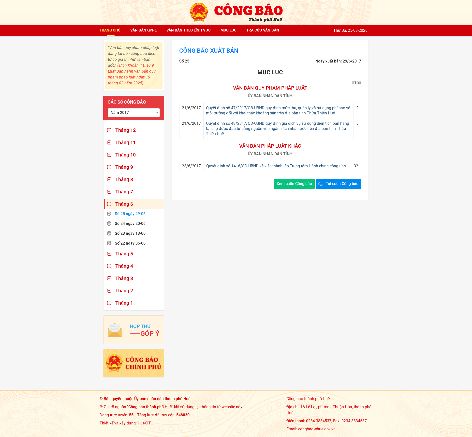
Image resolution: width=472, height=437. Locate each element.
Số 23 (130, 233)
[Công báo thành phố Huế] (236, 12)
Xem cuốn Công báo (294, 183)
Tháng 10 (125, 155)
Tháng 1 (124, 303)
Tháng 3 (124, 278)
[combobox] (134, 112)
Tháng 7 (124, 192)
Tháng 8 (124, 179)
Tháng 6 (124, 204)
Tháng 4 (124, 266)
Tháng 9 (124, 167)
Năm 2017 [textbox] (120, 112)
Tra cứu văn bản (262, 30)
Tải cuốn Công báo (342, 183)
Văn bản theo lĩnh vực (188, 30)
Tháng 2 (124, 291)
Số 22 (130, 243)
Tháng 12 (125, 130)
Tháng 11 (125, 142)
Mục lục (228, 30)
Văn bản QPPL (143, 30)
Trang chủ (110, 30)
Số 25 (130, 213)
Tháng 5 (124, 254)
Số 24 (130, 223)
